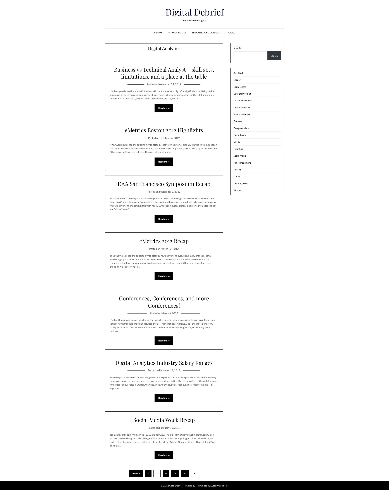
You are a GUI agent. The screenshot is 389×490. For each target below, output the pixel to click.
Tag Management (242, 162)
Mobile (237, 142)
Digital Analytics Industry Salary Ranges (164, 362)
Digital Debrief (194, 12)
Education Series (242, 114)
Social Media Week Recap (164, 419)
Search (238, 48)
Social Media (240, 155)
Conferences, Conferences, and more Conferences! (164, 301)
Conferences (240, 86)
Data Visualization (243, 100)
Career (237, 79)
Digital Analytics (242, 107)
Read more (164, 108)
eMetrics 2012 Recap (164, 240)
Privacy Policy (177, 32)
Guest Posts (240, 135)
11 (185, 473)
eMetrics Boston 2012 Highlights (164, 130)
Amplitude (239, 73)
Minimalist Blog (203, 485)
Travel (230, 32)
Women (237, 190)
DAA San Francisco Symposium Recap (164, 183)
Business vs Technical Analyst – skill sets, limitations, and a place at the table (164, 73)
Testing (237, 169)
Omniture (238, 148)
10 (175, 473)
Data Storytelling (242, 93)
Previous (136, 473)
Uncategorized (241, 183)
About (158, 32)
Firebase (238, 121)
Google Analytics (242, 128)
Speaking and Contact (206, 32)
